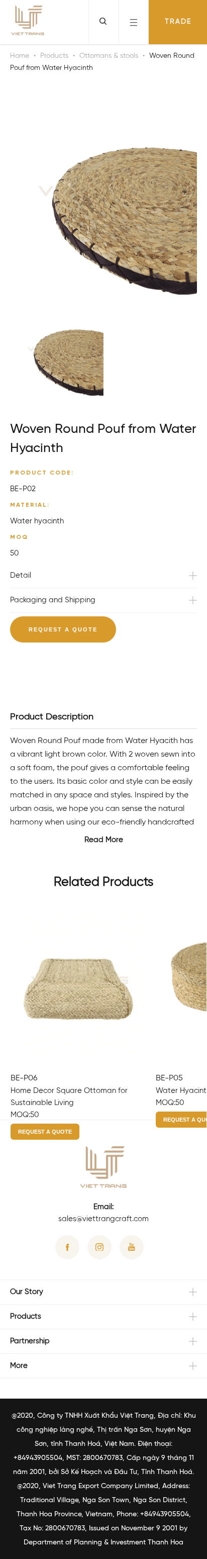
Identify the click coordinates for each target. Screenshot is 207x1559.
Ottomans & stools (108, 56)
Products (54, 56)
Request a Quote (63, 629)
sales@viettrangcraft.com (103, 1219)
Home (19, 56)
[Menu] (133, 22)
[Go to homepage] (27, 22)
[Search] (104, 22)
